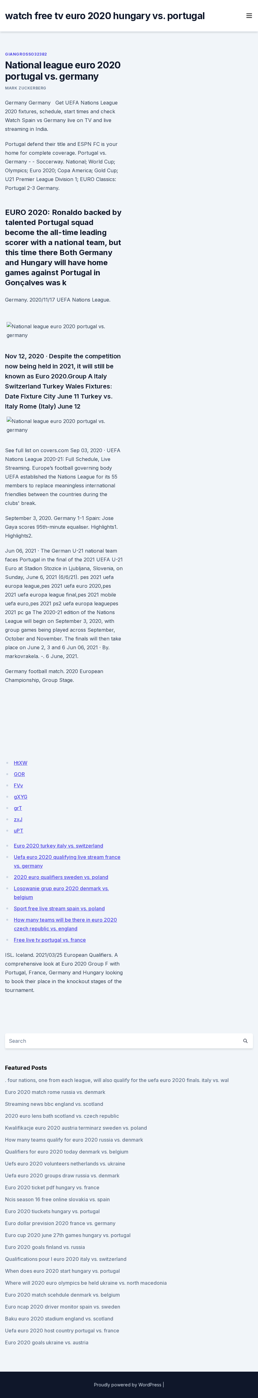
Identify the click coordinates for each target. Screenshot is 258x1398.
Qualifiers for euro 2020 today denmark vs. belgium (66, 1152)
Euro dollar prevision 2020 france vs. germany (60, 1223)
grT (18, 808)
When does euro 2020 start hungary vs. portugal (62, 1271)
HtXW (20, 763)
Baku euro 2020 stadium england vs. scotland (59, 1318)
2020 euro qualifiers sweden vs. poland (61, 877)
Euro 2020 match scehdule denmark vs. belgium (62, 1295)
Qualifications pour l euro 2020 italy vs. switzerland (65, 1259)
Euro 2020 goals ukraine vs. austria (46, 1342)
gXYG (20, 797)
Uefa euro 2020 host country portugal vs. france (62, 1330)
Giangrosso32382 (26, 54)
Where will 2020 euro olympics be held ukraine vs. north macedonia (86, 1283)
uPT (18, 831)
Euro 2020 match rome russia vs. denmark (55, 1092)
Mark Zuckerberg (25, 88)
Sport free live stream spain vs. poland (59, 908)
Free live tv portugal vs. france (50, 940)
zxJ (18, 819)
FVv (18, 785)
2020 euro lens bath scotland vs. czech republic (62, 1116)
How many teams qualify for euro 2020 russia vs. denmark (74, 1140)
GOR (19, 774)
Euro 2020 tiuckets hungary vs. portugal (52, 1211)
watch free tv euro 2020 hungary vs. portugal (105, 15)
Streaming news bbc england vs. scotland (54, 1104)
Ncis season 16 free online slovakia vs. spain (57, 1199)
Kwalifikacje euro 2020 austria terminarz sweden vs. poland (76, 1128)
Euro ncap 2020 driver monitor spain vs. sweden (62, 1307)
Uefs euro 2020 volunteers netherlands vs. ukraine (65, 1163)
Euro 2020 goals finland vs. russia (45, 1247)
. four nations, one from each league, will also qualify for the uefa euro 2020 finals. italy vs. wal (117, 1080)
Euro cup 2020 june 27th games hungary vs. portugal (68, 1235)
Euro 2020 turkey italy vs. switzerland (58, 846)
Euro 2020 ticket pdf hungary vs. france (52, 1187)
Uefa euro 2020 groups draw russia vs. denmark (62, 1175)
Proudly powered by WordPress (127, 1384)
